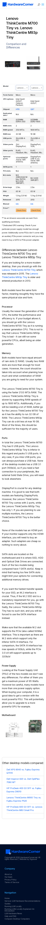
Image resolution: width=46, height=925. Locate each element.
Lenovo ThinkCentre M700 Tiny (19, 270)
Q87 (32, 109)
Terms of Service (12, 882)
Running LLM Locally (13, 906)
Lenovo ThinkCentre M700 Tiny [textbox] (22, 88)
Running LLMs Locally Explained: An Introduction (19, 910)
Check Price (21, 210)
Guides (7, 904)
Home (7, 898)
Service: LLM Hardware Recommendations (22, 901)
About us (8, 874)
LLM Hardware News (13, 913)
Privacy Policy (10, 880)
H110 (18, 109)
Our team (8, 877)
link (17, 204)
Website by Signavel (28, 859)
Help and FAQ (10, 916)
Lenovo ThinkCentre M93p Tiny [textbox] (37, 88)
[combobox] (22, 87)
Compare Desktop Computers (17, 919)
